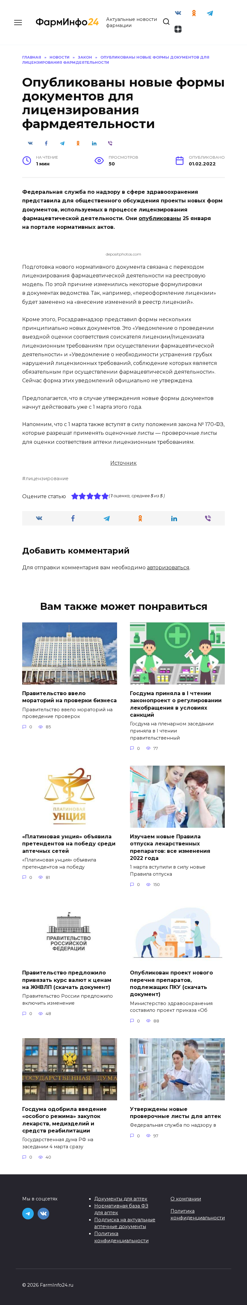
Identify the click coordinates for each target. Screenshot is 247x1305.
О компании (185, 1199)
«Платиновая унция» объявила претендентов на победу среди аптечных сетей (68, 843)
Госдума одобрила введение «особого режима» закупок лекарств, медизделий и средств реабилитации (64, 1119)
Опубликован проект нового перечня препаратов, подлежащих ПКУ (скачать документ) (171, 983)
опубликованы (160, 218)
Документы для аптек (120, 1199)
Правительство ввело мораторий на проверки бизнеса (69, 696)
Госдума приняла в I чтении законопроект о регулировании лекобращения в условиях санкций (176, 704)
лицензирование (47, 478)
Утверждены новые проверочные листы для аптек (175, 1112)
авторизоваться (168, 567)
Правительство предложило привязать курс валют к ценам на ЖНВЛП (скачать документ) (66, 980)
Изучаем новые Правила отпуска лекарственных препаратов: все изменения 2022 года (170, 847)
